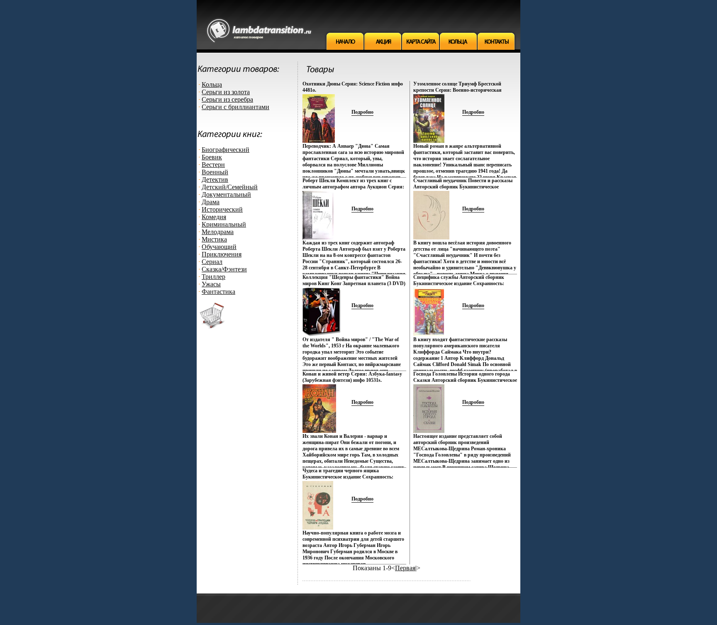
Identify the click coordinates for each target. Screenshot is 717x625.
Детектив (215, 179)
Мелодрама (218, 231)
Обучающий (219, 246)
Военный (215, 172)
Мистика (214, 239)
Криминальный (224, 224)
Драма (210, 201)
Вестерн (213, 164)
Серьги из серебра (227, 99)
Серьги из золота (226, 91)
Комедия (214, 216)
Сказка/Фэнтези (224, 269)
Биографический (225, 149)
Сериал (212, 261)
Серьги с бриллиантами (235, 106)
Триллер (213, 276)
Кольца (212, 84)
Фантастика (218, 291)
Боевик (212, 157)
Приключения (221, 254)
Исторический (222, 209)
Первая (405, 567)
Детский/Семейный (230, 186)
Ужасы (211, 284)
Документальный (226, 194)
